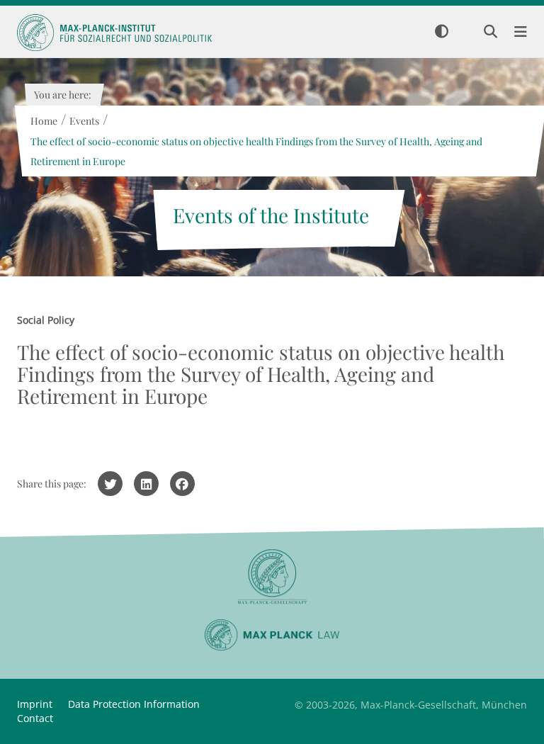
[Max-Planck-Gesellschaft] (272, 577)
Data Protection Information (134, 704)
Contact (35, 718)
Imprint (34, 704)
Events (83, 121)
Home (43, 121)
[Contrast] (441, 32)
